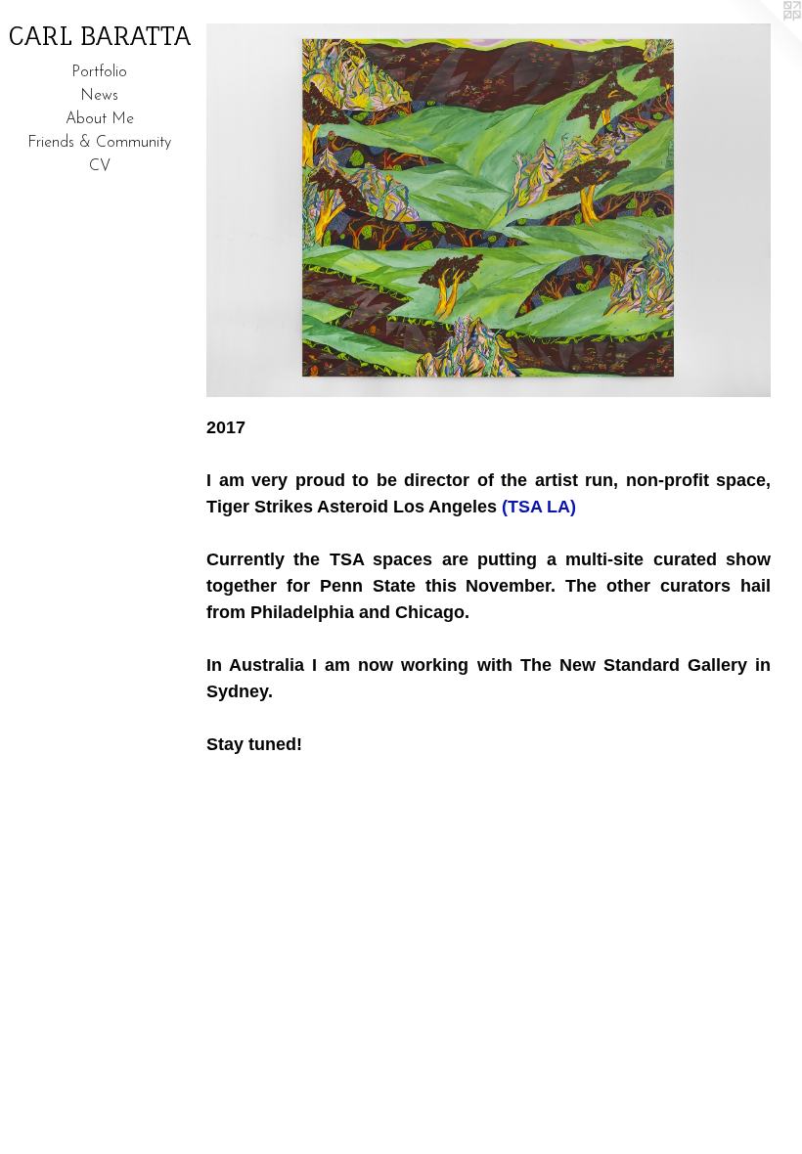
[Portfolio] (488, 210)
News (99, 96)
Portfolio (99, 72)
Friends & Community (99, 143)
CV (100, 166)
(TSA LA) (539, 506)
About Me (100, 119)
